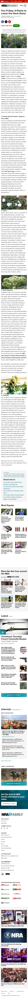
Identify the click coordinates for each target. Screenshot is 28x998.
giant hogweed (20, 475)
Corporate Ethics (20, 991)
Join (12, 1)
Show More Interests (17, 784)
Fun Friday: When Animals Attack (14, 495)
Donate (20, 1)
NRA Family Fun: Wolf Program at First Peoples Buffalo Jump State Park (8, 667)
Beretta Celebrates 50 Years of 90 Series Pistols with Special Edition (8, 658)
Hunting (3, 841)
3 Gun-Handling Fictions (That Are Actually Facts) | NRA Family (20, 589)
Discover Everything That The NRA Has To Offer (13, 965)
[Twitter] (27, 1)
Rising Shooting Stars (6, 848)
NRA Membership (5, 863)
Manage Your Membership (7, 870)
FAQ (9, 993)
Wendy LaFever (12, 475)
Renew (15, 1)
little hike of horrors (15, 474)
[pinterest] (9, 21)
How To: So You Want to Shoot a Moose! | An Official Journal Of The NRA (13, 733)
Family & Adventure (9, 17)
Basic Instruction (7, 713)
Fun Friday (6, 474)
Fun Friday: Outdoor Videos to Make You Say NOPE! (13, 498)
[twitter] (6, 21)
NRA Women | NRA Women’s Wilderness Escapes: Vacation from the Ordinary (6, 590)
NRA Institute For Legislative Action (9, 856)
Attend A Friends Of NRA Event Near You (12, 984)
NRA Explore (4, 858)
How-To (3, 839)
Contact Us (3, 821)
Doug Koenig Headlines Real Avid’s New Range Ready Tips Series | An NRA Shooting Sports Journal (13, 747)
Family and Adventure (6, 837)
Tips (13, 736)
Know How (5, 736)
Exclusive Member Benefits (7, 866)
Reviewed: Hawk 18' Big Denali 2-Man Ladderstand (9, 683)
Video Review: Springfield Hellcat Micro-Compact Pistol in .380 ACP (8, 675)
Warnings (3, 993)
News (2, 17)
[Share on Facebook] (2, 21)
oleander (22, 477)
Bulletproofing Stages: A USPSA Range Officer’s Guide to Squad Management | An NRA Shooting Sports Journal (13, 740)
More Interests (16, 709)
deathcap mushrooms (13, 477)
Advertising (4, 823)
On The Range (4, 846)
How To (10, 736)
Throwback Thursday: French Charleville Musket (13, 638)
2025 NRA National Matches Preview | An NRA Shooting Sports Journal (7, 605)
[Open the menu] (25, 5)
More (10, 616)
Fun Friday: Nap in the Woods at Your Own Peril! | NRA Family (20, 605)
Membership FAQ (5, 868)
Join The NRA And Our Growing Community (11, 945)
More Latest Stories (17, 695)
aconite (5, 477)
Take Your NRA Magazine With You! (12, 926)
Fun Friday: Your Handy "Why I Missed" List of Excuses (13, 483)
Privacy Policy (4, 991)
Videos (3, 850)
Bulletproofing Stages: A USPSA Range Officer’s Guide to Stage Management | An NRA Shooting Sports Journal (13, 754)
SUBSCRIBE (9, 804)
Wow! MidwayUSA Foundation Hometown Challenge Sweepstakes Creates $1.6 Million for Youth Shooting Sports (8, 650)
